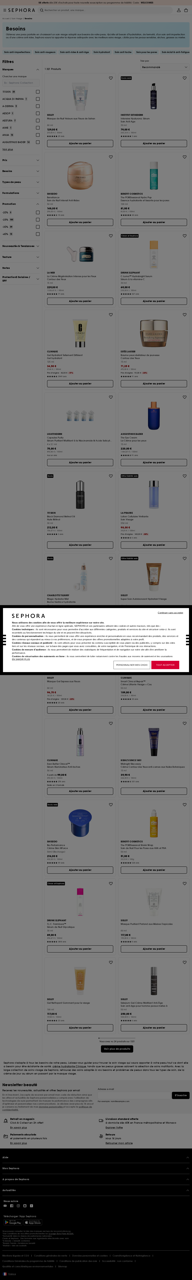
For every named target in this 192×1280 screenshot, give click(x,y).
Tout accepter (165, 665)
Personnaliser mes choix (131, 665)
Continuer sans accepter (170, 612)
